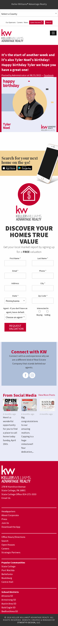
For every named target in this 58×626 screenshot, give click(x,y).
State (15, 295)
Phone (42, 270)
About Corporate (10, 515)
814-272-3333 (29, 494)
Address (15, 283)
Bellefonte (7, 574)
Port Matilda (7, 570)
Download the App (10, 526)
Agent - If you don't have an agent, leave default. (15, 310)
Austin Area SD (8, 603)
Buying (40, 315)
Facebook (49, 75)
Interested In (42, 308)
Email (15, 270)
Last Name (42, 258)
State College (8, 566)
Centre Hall (7, 581)
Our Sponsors (11, 22)
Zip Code (42, 295)
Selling (47, 315)
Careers (20, 22)
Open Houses (35, 22)
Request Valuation (16, 327)
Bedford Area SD (9, 611)
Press (4, 519)
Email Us (5, 497)
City (42, 283)
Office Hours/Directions (13, 536)
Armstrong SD (8, 599)
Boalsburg (6, 577)
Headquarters (8, 511)
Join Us (5, 522)
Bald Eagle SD (8, 607)
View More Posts (46, 394)
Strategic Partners (10, 552)
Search (48, 22)
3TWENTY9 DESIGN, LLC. (29, 622)
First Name (15, 258)
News (26, 22)
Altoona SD (7, 595)
